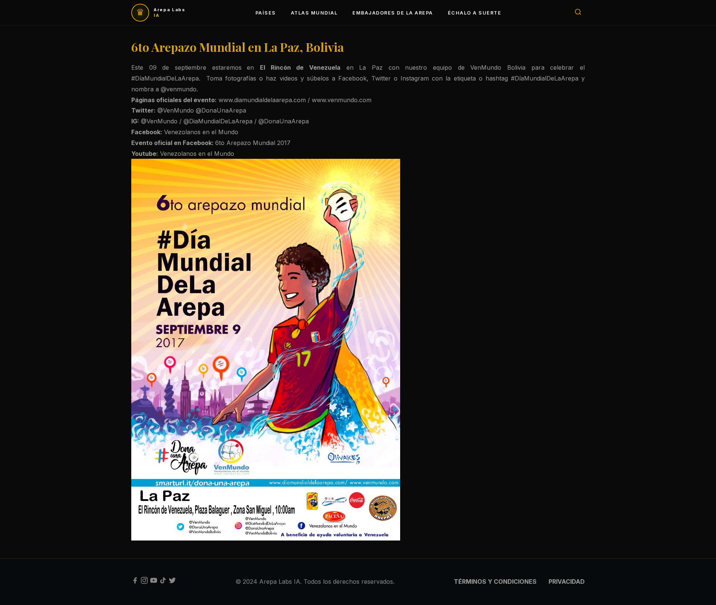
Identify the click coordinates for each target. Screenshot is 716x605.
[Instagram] (144, 582)
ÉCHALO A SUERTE (474, 13)
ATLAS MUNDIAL (314, 13)
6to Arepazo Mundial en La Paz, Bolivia (237, 47)
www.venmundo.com (342, 100)
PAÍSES (265, 13)
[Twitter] (172, 582)
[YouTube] (153, 582)
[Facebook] (135, 582)
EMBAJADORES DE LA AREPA (392, 13)
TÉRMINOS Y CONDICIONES (495, 581)
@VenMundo (175, 110)
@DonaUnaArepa (221, 110)
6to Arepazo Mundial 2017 (253, 142)
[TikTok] (163, 582)
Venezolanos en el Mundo (202, 132)
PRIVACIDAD (567, 581)
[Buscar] (578, 12)
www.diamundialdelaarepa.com (262, 100)
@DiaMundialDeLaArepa (217, 121)
